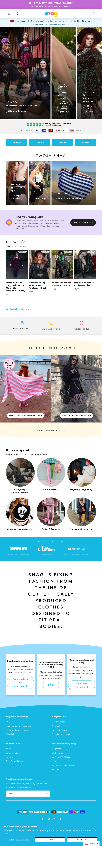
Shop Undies (16, 197)
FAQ (51, 685)
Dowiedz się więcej (81, 685)
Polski (92, 844)
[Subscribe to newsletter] (47, 794)
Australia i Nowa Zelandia (63, 765)
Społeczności (12, 753)
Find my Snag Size (83, 222)
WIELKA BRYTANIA (61, 757)
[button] (9, 14)
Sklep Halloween (17, 111)
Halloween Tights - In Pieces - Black (84, 284)
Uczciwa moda (58, 721)
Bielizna (85, 142)
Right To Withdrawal (15, 761)
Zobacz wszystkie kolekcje (51, 430)
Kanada (55, 769)
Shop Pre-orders (89, 108)
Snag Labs (11, 734)
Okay (50, 839)
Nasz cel (56, 726)
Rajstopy (16, 142)
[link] (86, 14)
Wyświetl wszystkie (17, 309)
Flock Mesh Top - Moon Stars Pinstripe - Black (38, 285)
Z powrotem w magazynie (40, 194)
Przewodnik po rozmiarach (20, 683)
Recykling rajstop (60, 730)
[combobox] (91, 843)
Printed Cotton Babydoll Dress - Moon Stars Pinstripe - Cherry (15, 286)
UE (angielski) (58, 748)
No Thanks (82, 839)
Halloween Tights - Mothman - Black (61, 284)
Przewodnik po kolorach (17, 730)
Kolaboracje (11, 757)
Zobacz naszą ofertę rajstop (64, 107)
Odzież (62, 142)
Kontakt (9, 748)
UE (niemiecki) (58, 753)
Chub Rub (39, 142)
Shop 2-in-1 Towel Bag (69, 198)
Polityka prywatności (61, 734)
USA (54, 761)
